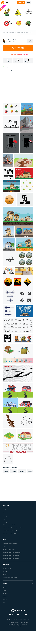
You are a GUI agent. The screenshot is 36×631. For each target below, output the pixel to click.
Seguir (30, 41)
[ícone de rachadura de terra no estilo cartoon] (25, 590)
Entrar (28, 2)
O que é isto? (18, 67)
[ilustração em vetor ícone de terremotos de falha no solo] (10, 575)
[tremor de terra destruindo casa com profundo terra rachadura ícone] (8, 193)
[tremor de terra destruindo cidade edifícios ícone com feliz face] (7, 439)
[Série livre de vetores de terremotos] (11, 108)
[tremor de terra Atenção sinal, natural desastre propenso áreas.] (18, 367)
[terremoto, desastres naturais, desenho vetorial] (12, 205)
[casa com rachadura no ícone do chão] (9, 461)
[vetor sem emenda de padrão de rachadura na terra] (9, 230)
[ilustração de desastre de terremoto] (11, 606)
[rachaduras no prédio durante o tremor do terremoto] (12, 356)
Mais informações (8, 70)
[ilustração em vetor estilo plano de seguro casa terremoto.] (10, 513)
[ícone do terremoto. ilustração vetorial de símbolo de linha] (18, 426)
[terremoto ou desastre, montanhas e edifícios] (24, 341)
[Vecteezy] (2, 2)
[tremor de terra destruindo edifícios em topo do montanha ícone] (24, 123)
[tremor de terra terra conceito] (12, 180)
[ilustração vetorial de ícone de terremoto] (10, 382)
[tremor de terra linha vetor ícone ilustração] (10, 328)
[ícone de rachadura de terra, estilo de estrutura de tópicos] (10, 591)
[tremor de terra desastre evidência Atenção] (9, 121)
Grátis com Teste (18, 48)
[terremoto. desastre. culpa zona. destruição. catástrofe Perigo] (10, 344)
